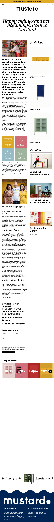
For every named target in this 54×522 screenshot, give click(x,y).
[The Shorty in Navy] (41, 93)
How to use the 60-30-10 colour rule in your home (40, 201)
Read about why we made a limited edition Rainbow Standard (13, 311)
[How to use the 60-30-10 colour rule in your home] (41, 190)
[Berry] (21, 370)
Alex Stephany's (16, 110)
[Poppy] (34, 370)
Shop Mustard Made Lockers (12, 318)
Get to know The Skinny (38, 229)
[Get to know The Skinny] (41, 218)
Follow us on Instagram (13, 323)
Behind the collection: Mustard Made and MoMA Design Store (40, 173)
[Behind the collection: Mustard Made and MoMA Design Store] (41, 161)
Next (50, 371)
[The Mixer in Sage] (41, 126)
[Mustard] (46, 370)
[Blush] (9, 370)
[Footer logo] (27, 500)
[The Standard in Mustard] (41, 60)
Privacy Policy (21, 347)
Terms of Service (4, 348)
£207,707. (8, 165)
